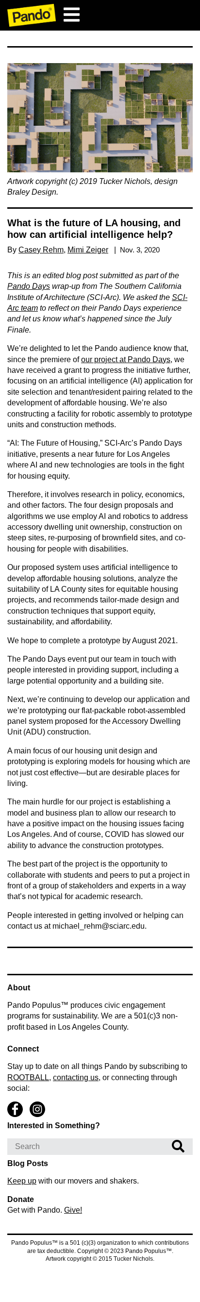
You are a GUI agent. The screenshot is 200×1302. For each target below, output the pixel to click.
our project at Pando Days (125, 359)
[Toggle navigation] (71, 14)
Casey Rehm (41, 250)
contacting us (76, 1077)
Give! (73, 1210)
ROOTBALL (28, 1077)
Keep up (21, 1181)
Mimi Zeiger (87, 250)
